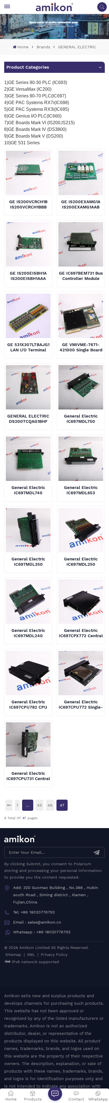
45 (39, 805)
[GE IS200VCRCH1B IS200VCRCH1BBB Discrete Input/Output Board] (28, 173)
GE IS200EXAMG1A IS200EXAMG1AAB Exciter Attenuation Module (81, 204)
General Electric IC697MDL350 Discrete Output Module (28, 562)
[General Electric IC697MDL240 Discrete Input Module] (28, 601)
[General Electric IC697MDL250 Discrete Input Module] (80, 530)
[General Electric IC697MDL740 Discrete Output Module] (28, 459)
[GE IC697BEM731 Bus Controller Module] (80, 244)
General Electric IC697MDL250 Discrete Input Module (81, 562)
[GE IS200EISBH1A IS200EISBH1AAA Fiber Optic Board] (28, 244)
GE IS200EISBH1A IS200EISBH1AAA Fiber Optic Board (28, 276)
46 (50, 805)
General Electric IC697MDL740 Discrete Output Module (28, 490)
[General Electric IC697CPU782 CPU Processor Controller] (28, 673)
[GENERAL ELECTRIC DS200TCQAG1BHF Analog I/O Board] (28, 387)
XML (31, 954)
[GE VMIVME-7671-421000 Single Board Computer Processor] (80, 316)
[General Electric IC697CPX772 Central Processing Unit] (80, 601)
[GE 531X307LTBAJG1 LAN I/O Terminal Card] (28, 316)
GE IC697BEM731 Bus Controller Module (81, 276)
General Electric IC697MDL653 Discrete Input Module (81, 490)
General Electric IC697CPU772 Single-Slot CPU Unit (81, 704)
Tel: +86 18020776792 (34, 912)
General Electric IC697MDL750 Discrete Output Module (81, 419)
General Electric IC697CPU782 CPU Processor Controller (28, 704)
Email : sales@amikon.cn (37, 922)
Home (23, 47)
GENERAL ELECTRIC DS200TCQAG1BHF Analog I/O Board (28, 419)
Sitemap (13, 954)
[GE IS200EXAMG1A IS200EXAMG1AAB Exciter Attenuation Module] (80, 173)
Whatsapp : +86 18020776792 (41, 932)
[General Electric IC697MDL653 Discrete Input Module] (80, 459)
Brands (43, 47)
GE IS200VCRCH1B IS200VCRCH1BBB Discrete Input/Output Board (28, 204)
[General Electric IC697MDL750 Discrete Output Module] (80, 387)
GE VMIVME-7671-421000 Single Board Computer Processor (81, 347)
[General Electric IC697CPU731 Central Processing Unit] (28, 744)
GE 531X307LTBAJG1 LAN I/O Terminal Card (28, 347)
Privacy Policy (54, 954)
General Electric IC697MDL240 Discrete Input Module (28, 633)
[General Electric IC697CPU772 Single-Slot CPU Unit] (80, 673)
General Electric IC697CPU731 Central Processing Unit (28, 776)
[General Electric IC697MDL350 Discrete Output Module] (28, 530)
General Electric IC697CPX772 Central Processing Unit (81, 633)
